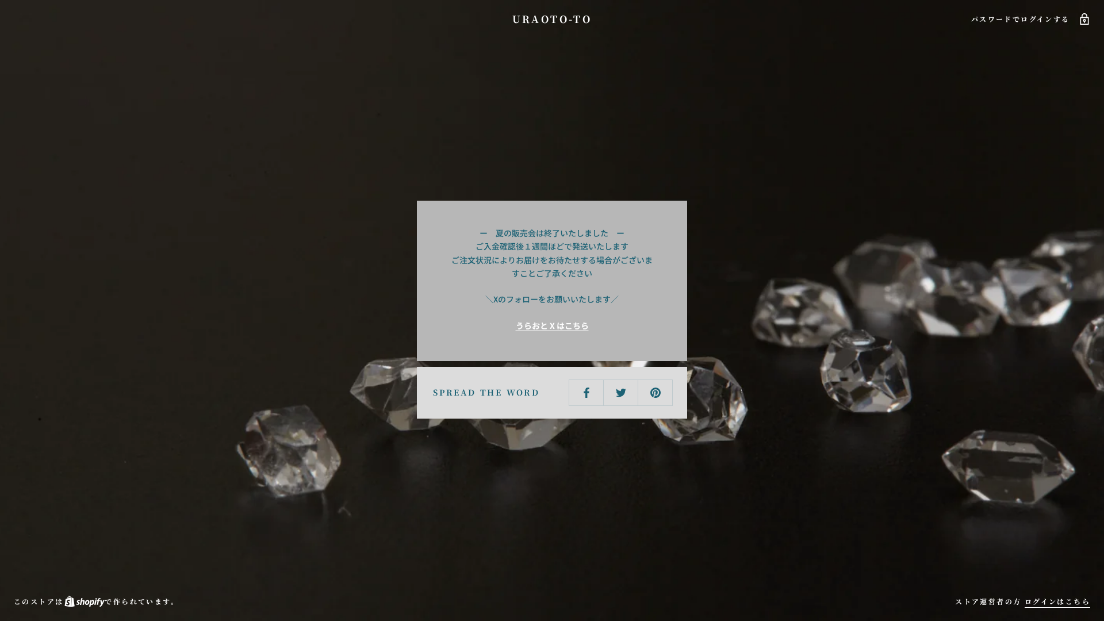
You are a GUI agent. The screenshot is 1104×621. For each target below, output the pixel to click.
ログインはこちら (1057, 601)
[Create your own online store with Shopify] (84, 601)
